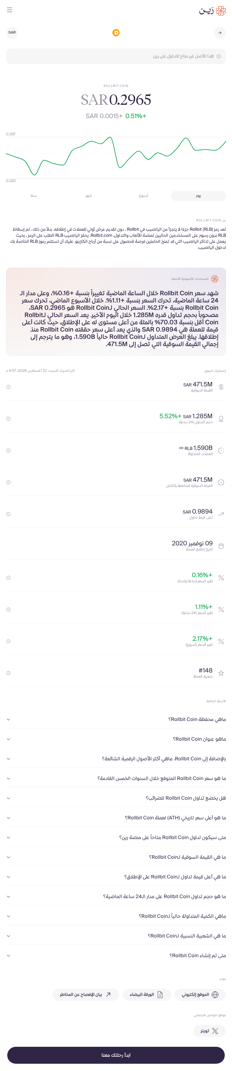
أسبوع (143, 196)
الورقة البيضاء (142, 994)
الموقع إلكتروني (195, 994)
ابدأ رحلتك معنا (116, 1055)
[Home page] (212, 11)
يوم (198, 196)
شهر (88, 196)
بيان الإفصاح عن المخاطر (81, 994)
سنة (34, 196)
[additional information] (8, 387)
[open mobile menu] (9, 11)
